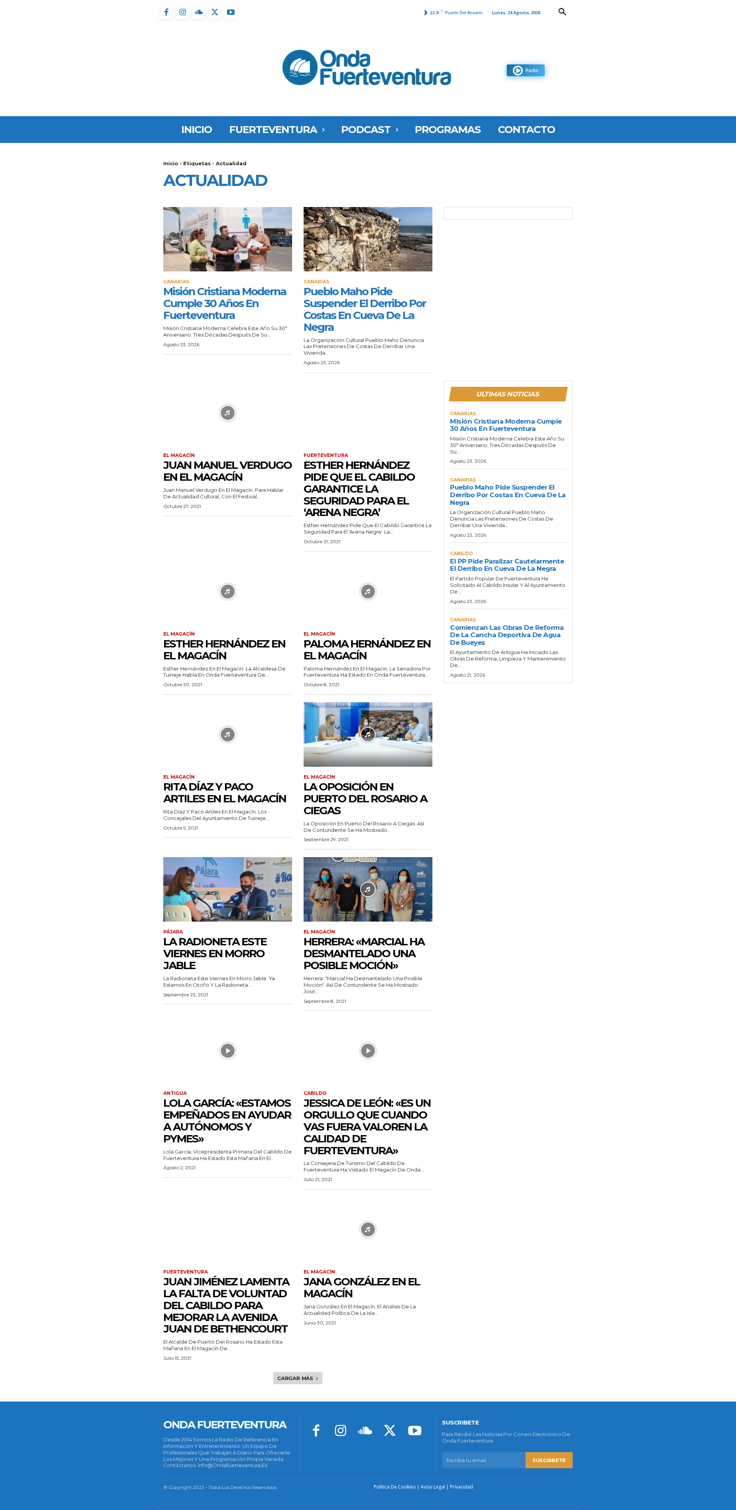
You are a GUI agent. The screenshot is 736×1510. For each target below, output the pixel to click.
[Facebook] (166, 13)
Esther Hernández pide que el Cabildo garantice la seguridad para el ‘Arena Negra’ (359, 488)
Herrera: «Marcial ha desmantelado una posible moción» (364, 953)
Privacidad (461, 1487)
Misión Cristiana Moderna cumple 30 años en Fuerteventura (224, 303)
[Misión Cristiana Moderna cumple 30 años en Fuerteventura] (227, 239)
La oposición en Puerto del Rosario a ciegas (365, 798)
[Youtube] (231, 13)
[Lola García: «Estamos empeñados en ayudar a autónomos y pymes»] (227, 1051)
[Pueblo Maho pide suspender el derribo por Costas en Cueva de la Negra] (368, 239)
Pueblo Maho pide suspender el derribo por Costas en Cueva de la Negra (365, 309)
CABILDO (315, 1093)
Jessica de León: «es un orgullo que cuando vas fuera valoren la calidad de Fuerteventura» (367, 1126)
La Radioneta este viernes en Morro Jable (214, 953)
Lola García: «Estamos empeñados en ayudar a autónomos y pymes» (227, 1120)
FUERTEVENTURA (326, 455)
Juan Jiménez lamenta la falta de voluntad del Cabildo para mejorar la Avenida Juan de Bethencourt (226, 1305)
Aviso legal (433, 1487)
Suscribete (549, 1460)
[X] (215, 13)
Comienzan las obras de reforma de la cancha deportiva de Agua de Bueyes (507, 635)
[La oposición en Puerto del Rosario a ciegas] (368, 734)
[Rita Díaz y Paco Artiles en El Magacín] (227, 734)
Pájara (173, 932)
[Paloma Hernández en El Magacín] (368, 591)
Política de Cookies (395, 1487)
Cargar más (295, 1378)
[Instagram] (182, 13)
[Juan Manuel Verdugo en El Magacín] (227, 413)
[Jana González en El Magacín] (368, 1229)
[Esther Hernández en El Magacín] (227, 591)
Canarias (176, 281)
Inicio (170, 163)
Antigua (175, 1093)
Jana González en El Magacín (362, 1287)
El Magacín (179, 455)
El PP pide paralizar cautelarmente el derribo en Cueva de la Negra (507, 565)
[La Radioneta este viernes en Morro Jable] (227, 889)
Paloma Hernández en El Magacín (367, 649)
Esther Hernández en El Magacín (224, 649)
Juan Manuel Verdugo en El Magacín (227, 470)
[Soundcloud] (198, 13)
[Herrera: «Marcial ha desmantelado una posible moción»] (368, 889)
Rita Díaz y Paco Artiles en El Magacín (224, 792)
